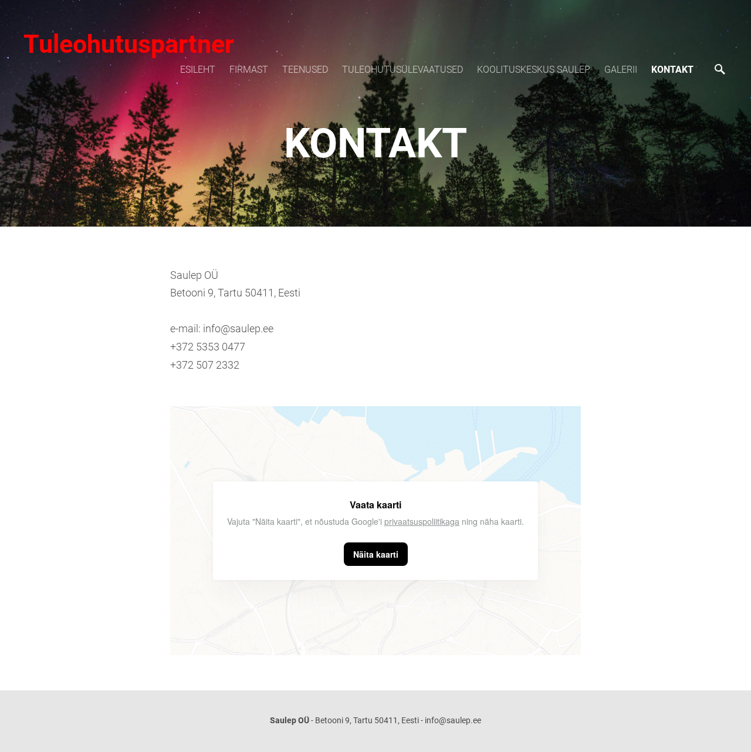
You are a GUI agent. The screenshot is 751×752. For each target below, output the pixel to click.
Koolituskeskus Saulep (533, 69)
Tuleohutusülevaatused (402, 69)
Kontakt (672, 69)
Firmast (248, 69)
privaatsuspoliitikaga (421, 521)
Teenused (305, 69)
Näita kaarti (375, 554)
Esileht (197, 69)
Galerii (620, 69)
